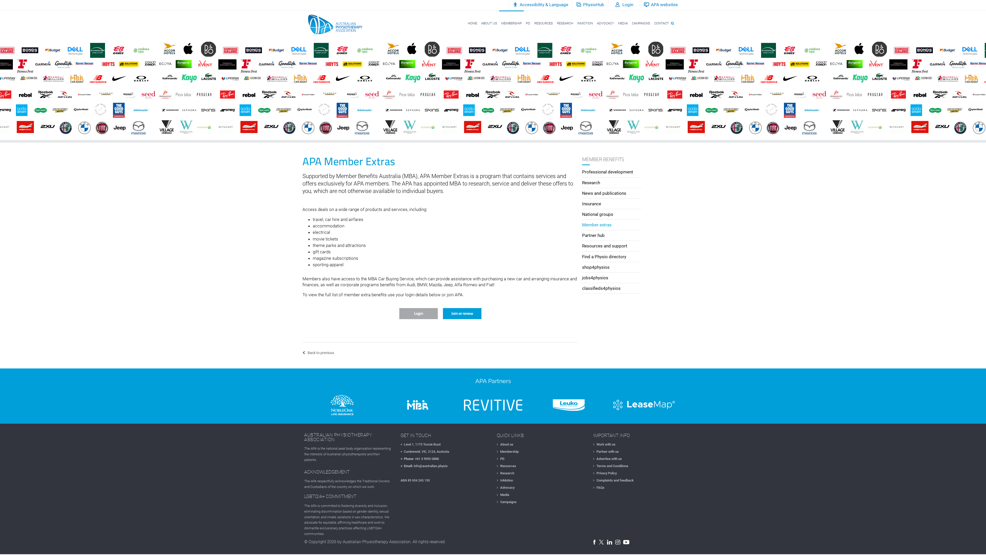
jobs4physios (595, 277)
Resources (508, 466)
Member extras (597, 224)
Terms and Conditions (612, 466)
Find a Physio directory (604, 256)
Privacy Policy (606, 473)
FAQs (600, 487)
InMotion (506, 480)
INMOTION (585, 23)
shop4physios (596, 267)
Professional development (607, 171)
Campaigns (508, 502)
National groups (597, 214)
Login (627, 4)
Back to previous (321, 353)
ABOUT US (489, 23)
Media (504, 495)
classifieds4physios (601, 288)
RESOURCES (543, 23)
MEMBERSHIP (511, 23)
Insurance (591, 203)
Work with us (605, 444)
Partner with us (607, 452)
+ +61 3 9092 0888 (420, 459)
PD (528, 23)
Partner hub (593, 235)
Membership (509, 452)
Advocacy (507, 487)
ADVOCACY (605, 23)
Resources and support (604, 245)
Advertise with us (609, 459)
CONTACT (661, 23)
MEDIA (623, 23)
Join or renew (462, 313)
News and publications (604, 193)
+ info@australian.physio (424, 466)
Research (591, 182)
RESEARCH (565, 23)
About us (506, 444)
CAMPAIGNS (641, 23)
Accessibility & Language (544, 4)
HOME (472, 23)
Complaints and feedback (615, 480)
